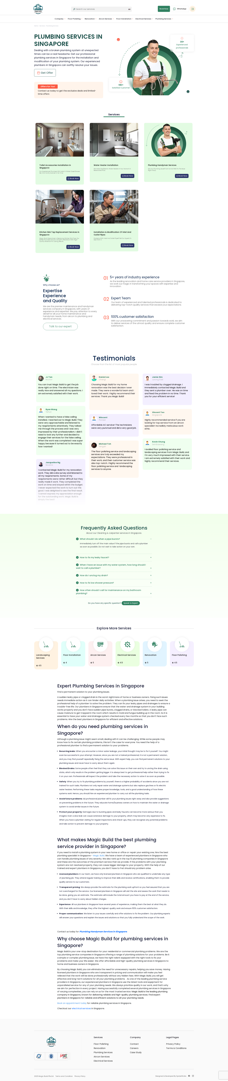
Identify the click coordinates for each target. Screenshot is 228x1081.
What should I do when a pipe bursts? (99, 538)
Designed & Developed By (170, 1076)
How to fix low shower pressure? (96, 582)
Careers (134, 1048)
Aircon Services (105, 19)
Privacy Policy (173, 1044)
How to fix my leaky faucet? (94, 557)
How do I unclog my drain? (93, 575)
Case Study (136, 1052)
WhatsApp (181, 9)
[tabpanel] (114, 187)
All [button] (129, 9)
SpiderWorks (181, 1076)
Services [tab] (114, 114)
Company (59, 19)
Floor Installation (123, 19)
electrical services (81, 1008)
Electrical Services (143, 19)
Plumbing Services (163, 19)
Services (42, 26)
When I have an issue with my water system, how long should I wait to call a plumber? (111, 566)
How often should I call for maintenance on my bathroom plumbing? (108, 592)
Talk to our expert (60, 326)
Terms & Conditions (176, 1048)
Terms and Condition (64, 1076)
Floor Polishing (74, 19)
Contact (134, 1044)
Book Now (74, 178)
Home (36, 26)
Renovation (90, 19)
